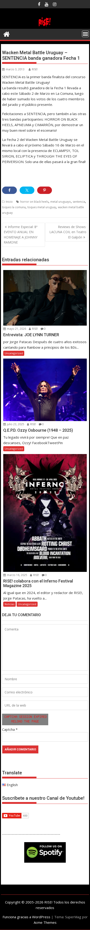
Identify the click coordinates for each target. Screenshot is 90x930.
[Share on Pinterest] (44, 190)
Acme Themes (45, 922)
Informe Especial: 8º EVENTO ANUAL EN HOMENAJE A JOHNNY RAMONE (20, 234)
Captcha (8, 729)
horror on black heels (34, 202)
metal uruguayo (60, 202)
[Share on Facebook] (9, 190)
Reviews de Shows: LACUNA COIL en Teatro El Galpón (67, 232)
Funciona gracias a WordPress (26, 917)
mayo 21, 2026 (16, 329)
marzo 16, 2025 (16, 575)
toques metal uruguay (41, 207)
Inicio (9, 202)
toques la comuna (14, 207)
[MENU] (85, 34)
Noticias (9, 604)
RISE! (35, 69)
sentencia (79, 202)
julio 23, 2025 (15, 424)
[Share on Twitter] (27, 190)
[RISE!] (45, 26)
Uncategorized (14, 353)
